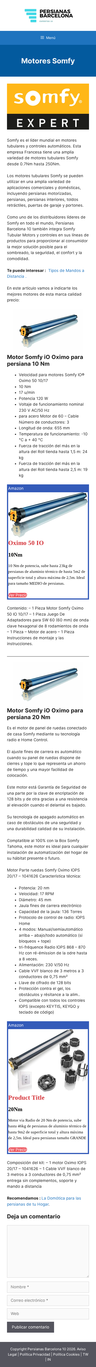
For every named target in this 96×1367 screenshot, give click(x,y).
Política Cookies (66, 1354)
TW (85, 1354)
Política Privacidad (35, 1354)
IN (49, 1359)
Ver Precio (17, 595)
